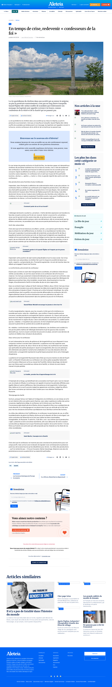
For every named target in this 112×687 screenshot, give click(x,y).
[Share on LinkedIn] (60, 115)
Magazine (55, 660)
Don (54, 665)
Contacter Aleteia (70, 681)
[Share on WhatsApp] (69, 115)
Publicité (55, 667)
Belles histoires (25, 11)
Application (56, 658)
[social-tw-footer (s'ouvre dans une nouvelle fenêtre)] (57, 676)
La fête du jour (82, 221)
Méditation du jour (84, 233)
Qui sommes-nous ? (38, 681)
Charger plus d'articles (88, 146)
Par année (70, 655)
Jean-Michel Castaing (27, 37)
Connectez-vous (46, 556)
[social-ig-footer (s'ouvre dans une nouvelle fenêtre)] (60, 676)
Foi (10, 465)
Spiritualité (78, 11)
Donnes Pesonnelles (81, 681)
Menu (6, 11)
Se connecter (85, 4)
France (61, 609)
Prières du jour (82, 239)
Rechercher (27, 4)
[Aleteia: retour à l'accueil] (56, 3)
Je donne (104, 4)
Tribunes (43, 11)
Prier (14, 11)
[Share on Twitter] (63, 115)
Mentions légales (49, 681)
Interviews (35, 11)
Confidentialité (91, 681)
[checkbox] (10, 501)
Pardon (10, 584)
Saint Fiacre (61, 7)
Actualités (52, 11)
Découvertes (69, 11)
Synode (16, 465)
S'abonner (94, 653)
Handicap (87, 584)
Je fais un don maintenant (19, 530)
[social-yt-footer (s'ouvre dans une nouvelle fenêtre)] (51, 676)
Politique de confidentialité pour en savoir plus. (87, 264)
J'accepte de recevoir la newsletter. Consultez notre (31, 501)
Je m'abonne (94, 4)
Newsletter (56, 655)
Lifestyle (60, 11)
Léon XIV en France (90, 11)
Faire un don (38, 158)
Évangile (79, 227)
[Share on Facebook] (57, 115)
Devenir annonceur (59, 681)
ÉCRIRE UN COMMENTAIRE (39, 562)
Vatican (17, 20)
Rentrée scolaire (102, 11)
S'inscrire (14, 506)
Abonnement (56, 662)
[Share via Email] (66, 115)
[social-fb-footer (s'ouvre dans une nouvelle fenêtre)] (54, 676)
